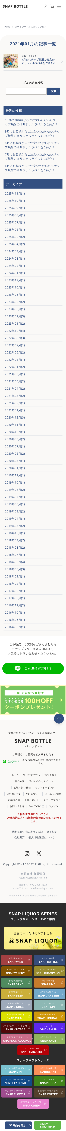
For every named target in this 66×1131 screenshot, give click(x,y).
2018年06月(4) (15, 562)
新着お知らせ (31, 800)
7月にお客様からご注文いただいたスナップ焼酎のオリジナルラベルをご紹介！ (32, 156)
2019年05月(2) (15, 511)
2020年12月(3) (15, 417)
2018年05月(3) (15, 569)
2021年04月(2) (15, 389)
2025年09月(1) (15, 208)
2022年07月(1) (15, 345)
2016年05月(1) (15, 627)
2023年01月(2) (15, 323)
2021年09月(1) (15, 374)
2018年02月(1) (15, 584)
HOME (7, 26)
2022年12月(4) (15, 331)
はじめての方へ (31, 775)
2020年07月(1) (15, 446)
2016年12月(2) (15, 605)
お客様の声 (14, 800)
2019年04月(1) (15, 519)
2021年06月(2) (15, 381)
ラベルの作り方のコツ (41, 781)
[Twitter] (39, 854)
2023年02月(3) (15, 316)
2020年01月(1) (15, 468)
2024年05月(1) (15, 266)
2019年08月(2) (15, 490)
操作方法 (20, 781)
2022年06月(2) (15, 352)
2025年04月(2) (15, 244)
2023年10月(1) (15, 287)
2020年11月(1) (15, 425)
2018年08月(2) (15, 547)
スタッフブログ (52, 800)
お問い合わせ (17, 806)
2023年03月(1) (15, 309)
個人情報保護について (42, 837)
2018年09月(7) (15, 540)
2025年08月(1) (15, 215)
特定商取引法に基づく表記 (27, 831)
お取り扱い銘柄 (22, 787)
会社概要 (19, 837)
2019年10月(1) (15, 482)
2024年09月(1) (15, 251)
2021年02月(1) (15, 403)
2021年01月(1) (15, 410)
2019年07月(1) (15, 497)
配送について (33, 793)
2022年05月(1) (15, 360)
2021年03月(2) (15, 396)
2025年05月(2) (15, 237)
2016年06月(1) (15, 620)
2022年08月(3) (15, 338)
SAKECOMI (35, 806)
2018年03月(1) (15, 576)
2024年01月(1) (15, 273)
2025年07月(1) (15, 222)
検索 (53, 91)
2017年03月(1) (15, 598)
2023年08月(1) (15, 295)
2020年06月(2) (15, 454)
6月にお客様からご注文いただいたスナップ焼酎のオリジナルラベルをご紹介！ (32, 168)
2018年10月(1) (15, 533)
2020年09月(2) (15, 439)
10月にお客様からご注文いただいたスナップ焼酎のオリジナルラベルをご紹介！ (32, 122)
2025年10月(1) (15, 201)
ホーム (15, 775)
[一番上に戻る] (59, 719)
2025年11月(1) (15, 193)
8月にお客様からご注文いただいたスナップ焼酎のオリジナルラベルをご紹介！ (32, 145)
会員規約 (52, 831)
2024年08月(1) (15, 258)
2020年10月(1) (15, 432)
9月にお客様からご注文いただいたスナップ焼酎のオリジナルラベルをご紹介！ (32, 134)
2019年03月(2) (15, 526)
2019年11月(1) (15, 475)
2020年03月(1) (15, 461)
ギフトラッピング (45, 787)
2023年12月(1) (15, 280)
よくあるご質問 (53, 793)
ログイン (53, 806)
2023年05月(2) (15, 302)
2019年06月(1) (15, 504)
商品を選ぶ (51, 775)
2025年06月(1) (15, 230)
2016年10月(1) (15, 612)
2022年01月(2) (15, 367)
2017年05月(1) (15, 591)
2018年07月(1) (15, 555)
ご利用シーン (14, 793)
